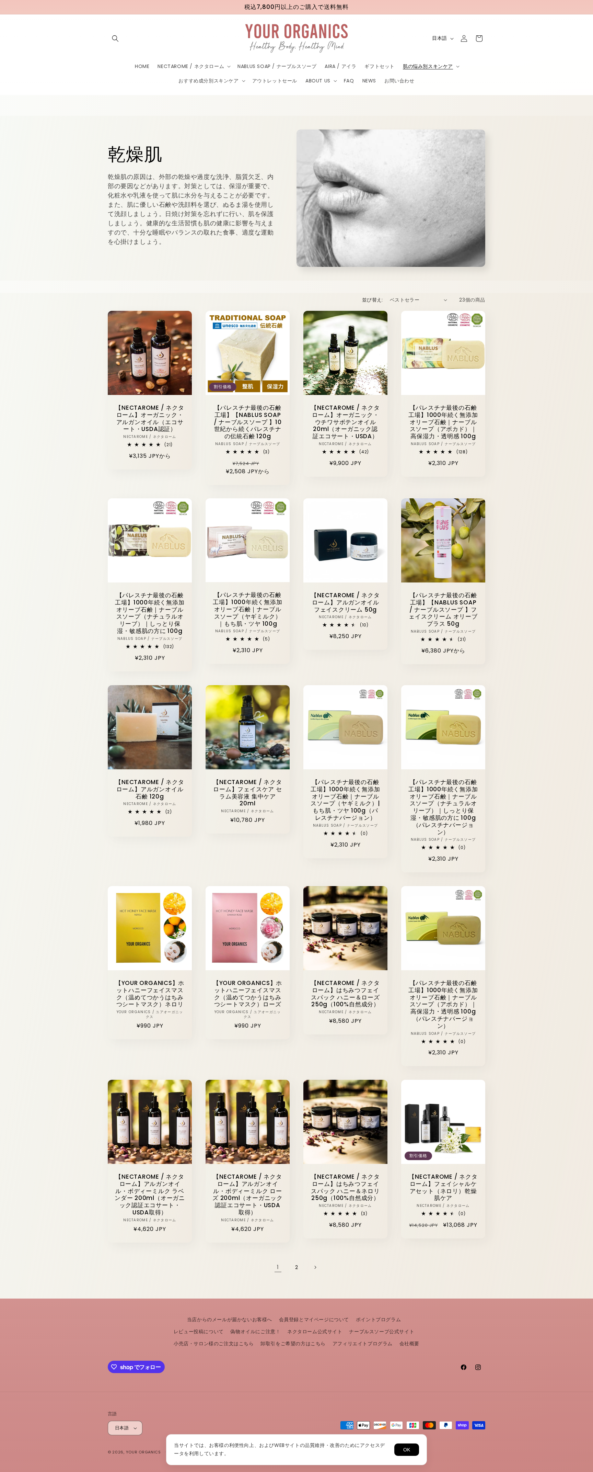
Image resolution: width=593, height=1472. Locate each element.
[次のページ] (315, 1267)
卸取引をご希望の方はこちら (293, 1343)
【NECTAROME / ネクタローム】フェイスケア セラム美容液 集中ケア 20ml (247, 793)
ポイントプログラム (378, 1319)
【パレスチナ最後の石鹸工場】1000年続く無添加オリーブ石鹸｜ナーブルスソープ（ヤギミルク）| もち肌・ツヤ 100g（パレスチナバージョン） (345, 800)
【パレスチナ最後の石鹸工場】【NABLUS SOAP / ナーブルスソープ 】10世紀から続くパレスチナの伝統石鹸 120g (248, 422)
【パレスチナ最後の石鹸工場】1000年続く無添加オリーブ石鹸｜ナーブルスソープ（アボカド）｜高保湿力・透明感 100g (443, 422)
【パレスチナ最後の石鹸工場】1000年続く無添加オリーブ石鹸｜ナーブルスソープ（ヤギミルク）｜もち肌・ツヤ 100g (247, 609)
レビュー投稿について (199, 1331)
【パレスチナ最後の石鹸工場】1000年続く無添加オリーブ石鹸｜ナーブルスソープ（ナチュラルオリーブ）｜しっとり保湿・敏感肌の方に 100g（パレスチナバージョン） (443, 807)
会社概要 (409, 1343)
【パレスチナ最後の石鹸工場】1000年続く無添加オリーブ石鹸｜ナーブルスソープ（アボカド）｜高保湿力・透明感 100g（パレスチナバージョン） (443, 1005)
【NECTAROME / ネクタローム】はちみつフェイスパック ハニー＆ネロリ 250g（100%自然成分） (345, 1187)
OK (406, 1449)
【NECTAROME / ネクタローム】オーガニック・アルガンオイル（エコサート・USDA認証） (149, 418)
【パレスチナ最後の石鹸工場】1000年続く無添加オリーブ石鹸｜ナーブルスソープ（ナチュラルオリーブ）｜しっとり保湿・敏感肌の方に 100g (149, 613)
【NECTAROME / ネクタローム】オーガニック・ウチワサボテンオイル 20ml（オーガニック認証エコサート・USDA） (345, 422)
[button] (115, 38)
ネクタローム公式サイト (314, 1331)
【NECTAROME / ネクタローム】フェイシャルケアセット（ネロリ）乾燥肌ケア (443, 1187)
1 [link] (278, 1267)
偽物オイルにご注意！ (255, 1331)
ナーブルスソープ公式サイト (381, 1331)
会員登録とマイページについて (314, 1319)
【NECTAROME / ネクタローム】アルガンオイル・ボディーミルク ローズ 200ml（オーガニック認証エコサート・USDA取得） (247, 1194)
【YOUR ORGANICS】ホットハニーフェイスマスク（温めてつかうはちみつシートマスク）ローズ (247, 994)
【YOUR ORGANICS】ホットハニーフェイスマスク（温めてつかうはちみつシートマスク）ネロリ (149, 994)
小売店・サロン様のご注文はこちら (214, 1343)
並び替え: (372, 299)
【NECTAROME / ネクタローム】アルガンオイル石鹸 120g (149, 789)
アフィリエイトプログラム (363, 1343)
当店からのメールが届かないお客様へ (229, 1319)
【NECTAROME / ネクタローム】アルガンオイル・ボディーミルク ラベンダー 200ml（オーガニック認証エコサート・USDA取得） (150, 1194)
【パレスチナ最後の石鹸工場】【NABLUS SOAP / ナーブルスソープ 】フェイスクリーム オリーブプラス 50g (443, 609)
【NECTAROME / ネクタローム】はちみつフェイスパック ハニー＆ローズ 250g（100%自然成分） (345, 994)
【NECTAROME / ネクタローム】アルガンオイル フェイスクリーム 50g (345, 602)
